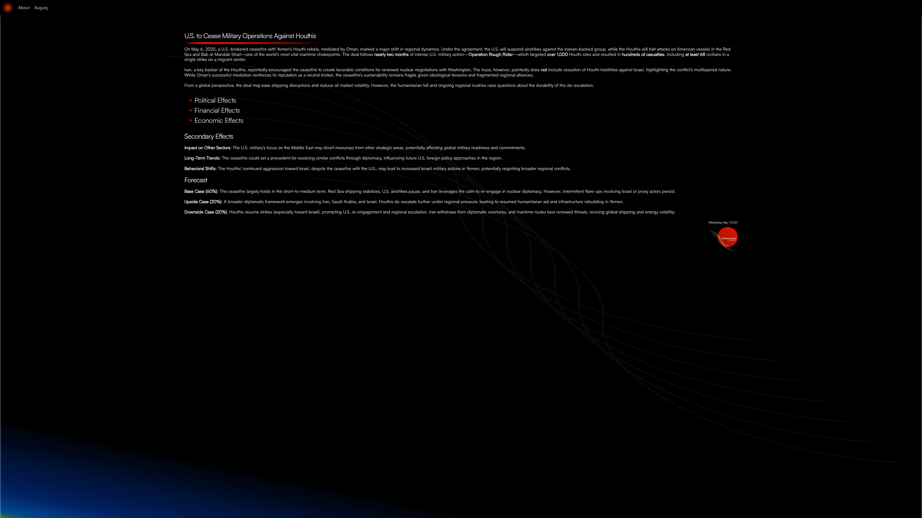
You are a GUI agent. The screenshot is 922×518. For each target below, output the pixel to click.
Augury (41, 7)
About (24, 7)
